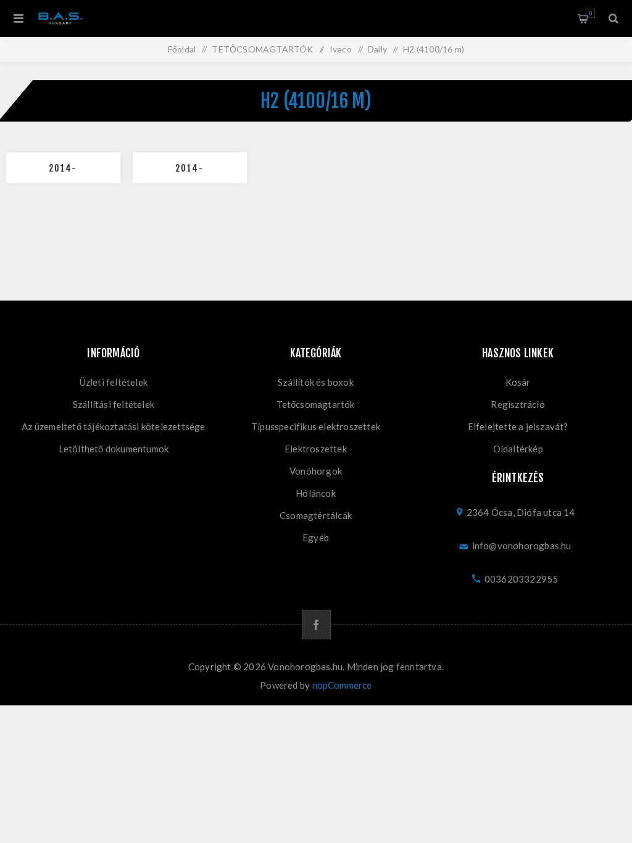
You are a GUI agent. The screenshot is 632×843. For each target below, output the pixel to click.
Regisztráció (517, 404)
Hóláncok (316, 493)
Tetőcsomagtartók (315, 404)
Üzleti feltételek (114, 382)
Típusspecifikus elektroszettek (315, 426)
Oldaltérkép (518, 448)
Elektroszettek (316, 448)
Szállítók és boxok (316, 382)
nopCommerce (342, 685)
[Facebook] (316, 624)
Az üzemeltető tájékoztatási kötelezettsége (113, 426)
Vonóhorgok (315, 470)
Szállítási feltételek (113, 404)
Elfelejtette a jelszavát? (518, 426)
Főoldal (182, 49)
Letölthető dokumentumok (114, 448)
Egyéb (315, 537)
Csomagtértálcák (316, 515)
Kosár (590, 13)
